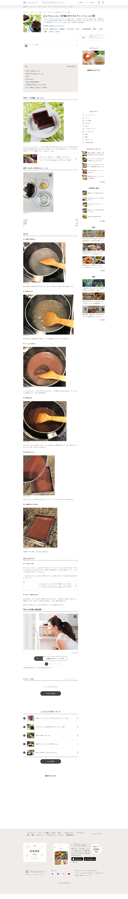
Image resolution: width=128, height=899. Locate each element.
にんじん (58, 6)
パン (68, 6)
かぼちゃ (40, 6)
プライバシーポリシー (88, 875)
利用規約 (81, 875)
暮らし (59, 832)
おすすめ (91, 2)
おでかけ (53, 832)
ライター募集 (88, 870)
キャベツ (50, 6)
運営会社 (77, 875)
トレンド (86, 2)
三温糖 (25, 223)
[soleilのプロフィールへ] (50, 45)
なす (31, 6)
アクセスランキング (50, 835)
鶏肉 (72, 6)
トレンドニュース (31, 832)
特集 (28, 835)
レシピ (39, 832)
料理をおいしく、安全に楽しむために (95, 873)
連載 (33, 835)
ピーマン (35, 6)
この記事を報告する (74, 652)
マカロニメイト (40, 835)
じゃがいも (64, 6)
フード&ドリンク (80, 832)
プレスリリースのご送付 (80, 873)
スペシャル (60, 835)
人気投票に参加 (69, 835)
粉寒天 (25, 221)
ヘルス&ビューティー (69, 832)
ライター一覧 (82, 870)
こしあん (25, 219)
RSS (87, 873)
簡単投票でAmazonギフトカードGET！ (53, 25)
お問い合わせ (94, 870)
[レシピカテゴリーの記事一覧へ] (45, 29)
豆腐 (54, 6)
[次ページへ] (59, 664)
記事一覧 (77, 870)
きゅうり (45, 6)
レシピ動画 (79, 2)
